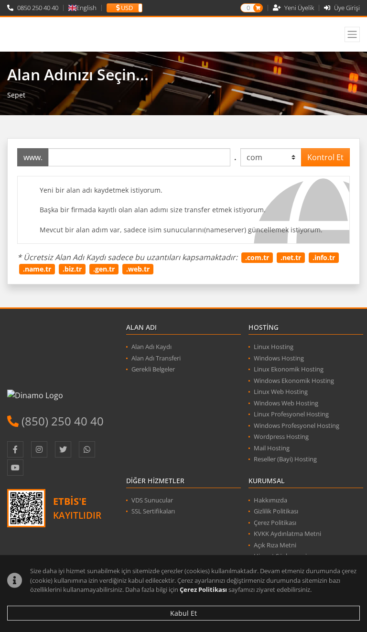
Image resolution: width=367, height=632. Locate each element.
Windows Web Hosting (286, 403)
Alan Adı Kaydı (151, 346)
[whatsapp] (87, 449)
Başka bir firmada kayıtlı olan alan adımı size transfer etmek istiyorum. (153, 209)
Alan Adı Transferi (156, 358)
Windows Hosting (279, 358)
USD (126, 8)
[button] (124, 7)
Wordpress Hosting (281, 436)
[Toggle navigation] (352, 34)
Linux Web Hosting (281, 391)
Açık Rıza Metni (275, 545)
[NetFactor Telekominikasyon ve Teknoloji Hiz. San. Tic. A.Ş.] (56, 34)
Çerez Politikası (203, 589)
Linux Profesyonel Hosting (291, 414)
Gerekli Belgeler (153, 369)
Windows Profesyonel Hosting (296, 425)
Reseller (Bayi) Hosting (285, 459)
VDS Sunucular (152, 500)
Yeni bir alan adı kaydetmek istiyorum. (101, 190)
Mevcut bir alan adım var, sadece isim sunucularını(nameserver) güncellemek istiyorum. (181, 229)
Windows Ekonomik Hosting (294, 380)
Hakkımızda (270, 500)
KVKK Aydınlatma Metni (287, 533)
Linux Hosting (273, 346)
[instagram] (39, 449)
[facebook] (15, 449)
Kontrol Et (325, 157)
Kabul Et (183, 613)
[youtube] (15, 467)
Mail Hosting (272, 448)
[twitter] (63, 449)
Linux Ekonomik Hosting (289, 369)
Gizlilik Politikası (276, 511)
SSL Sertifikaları (153, 511)
